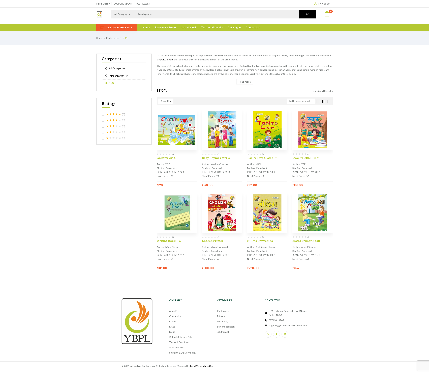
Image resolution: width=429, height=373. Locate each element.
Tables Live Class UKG (263, 157)
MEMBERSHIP (103, 4)
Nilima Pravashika (260, 240)
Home (99, 38)
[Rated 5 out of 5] (113, 114)
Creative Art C (166, 157)
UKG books (167, 59)
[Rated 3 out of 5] (113, 126)
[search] (307, 14)
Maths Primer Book (306, 240)
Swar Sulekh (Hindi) (306, 157)
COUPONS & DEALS (123, 4)
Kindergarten (112, 38)
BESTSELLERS (143, 4)
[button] (326, 14)
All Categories (117, 68)
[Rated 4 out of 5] (113, 120)
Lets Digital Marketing (201, 366)
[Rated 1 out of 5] (113, 138)
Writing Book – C (169, 240)
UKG (109, 83)
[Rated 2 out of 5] (113, 132)
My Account (325, 4)
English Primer (212, 240)
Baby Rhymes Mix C (216, 157)
